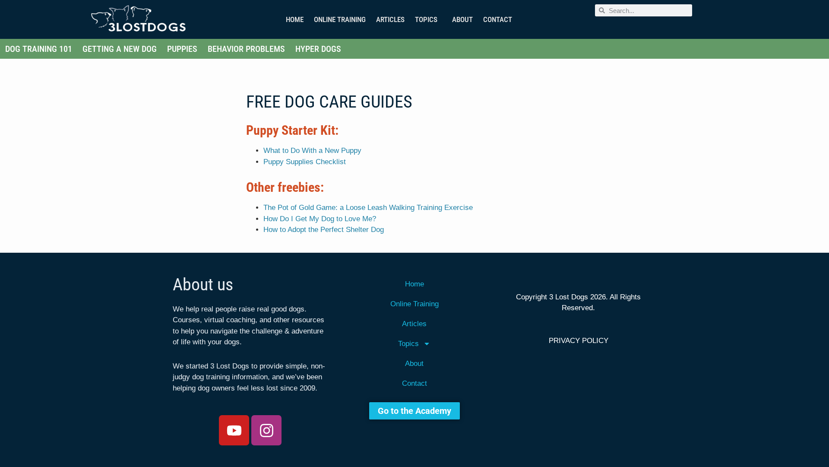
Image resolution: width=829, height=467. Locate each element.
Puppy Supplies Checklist (304, 162)
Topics (426, 19)
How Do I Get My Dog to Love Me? (319, 219)
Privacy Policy (578, 341)
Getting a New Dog (119, 49)
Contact (497, 19)
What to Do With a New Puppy (312, 150)
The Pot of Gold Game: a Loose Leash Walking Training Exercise (368, 207)
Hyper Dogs (318, 49)
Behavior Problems (246, 49)
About (462, 19)
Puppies (182, 49)
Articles (390, 19)
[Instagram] (266, 430)
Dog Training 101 (38, 49)
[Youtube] (234, 430)
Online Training (340, 19)
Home (295, 19)
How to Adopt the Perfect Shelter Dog (323, 230)
